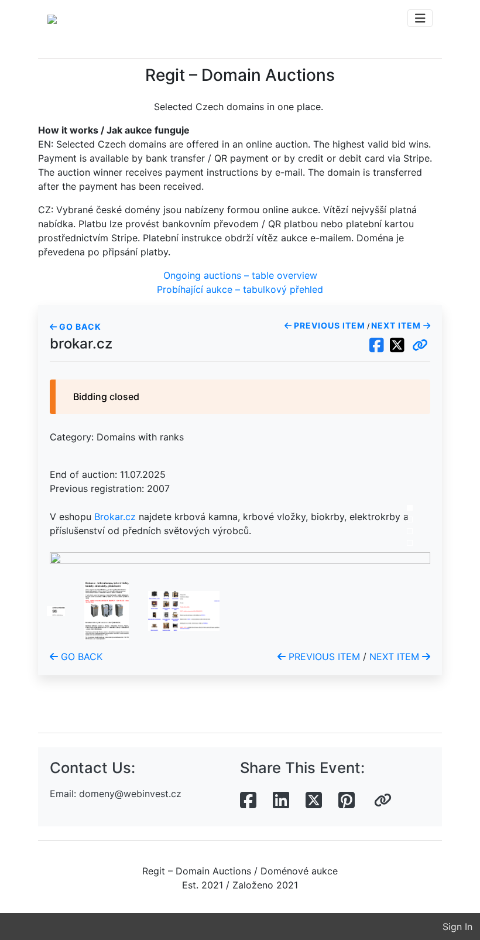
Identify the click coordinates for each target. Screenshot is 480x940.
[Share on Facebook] (248, 801)
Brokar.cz (115, 516)
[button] (420, 346)
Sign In (457, 926)
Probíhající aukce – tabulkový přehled (240, 289)
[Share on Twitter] (314, 801)
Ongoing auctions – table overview (240, 275)
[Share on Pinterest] (346, 801)
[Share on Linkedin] (281, 801)
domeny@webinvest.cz (130, 793)
